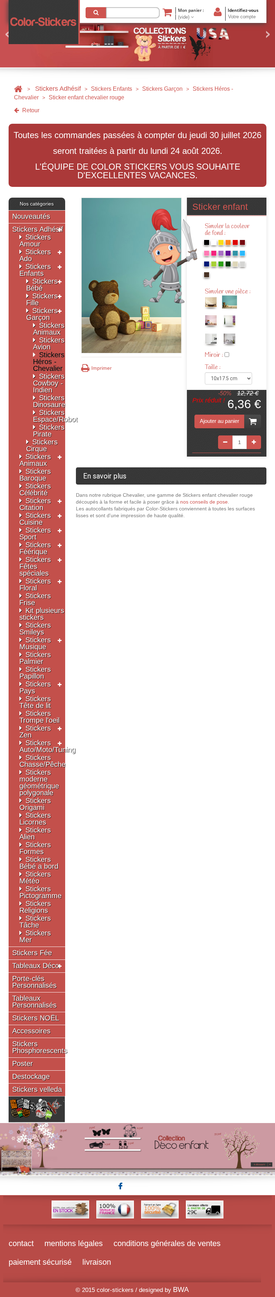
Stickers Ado (35, 255)
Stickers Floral (35, 584)
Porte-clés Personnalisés (34, 982)
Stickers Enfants (111, 89)
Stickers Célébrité (35, 489)
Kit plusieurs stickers (41, 614)
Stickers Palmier (35, 658)
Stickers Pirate (48, 431)
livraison (96, 1262)
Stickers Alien (35, 833)
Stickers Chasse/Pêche (42, 761)
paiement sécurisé (40, 1262)
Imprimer (101, 368)
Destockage (31, 1076)
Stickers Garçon (162, 89)
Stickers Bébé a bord (38, 863)
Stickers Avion (48, 343)
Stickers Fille (42, 299)
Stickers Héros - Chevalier (48, 361)
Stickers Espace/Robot (55, 416)
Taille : (213, 367)
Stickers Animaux (48, 329)
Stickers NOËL (35, 1018)
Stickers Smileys (35, 629)
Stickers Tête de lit (35, 702)
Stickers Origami (35, 804)
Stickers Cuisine (35, 519)
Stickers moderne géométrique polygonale (39, 782)
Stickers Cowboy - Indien (48, 383)
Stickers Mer (35, 936)
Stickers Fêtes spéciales (35, 566)
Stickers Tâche (35, 922)
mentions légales (73, 1243)
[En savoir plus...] (137, 1148)
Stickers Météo (35, 878)
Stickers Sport (35, 534)
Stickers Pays (35, 687)
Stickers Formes (35, 848)
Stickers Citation (35, 504)
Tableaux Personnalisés (34, 1002)
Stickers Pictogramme (40, 892)
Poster (22, 1063)
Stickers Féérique (35, 548)
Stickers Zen (35, 732)
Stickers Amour (35, 240)
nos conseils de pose (204, 502)
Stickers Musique (35, 643)
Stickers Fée (32, 952)
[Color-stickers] (44, 22)
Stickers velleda (37, 1089)
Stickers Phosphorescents (39, 1047)
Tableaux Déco (35, 965)
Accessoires (31, 1031)
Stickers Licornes (35, 819)
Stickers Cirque (42, 445)
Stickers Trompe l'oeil (39, 717)
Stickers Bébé (42, 285)
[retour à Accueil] (18, 89)
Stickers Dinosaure (49, 401)
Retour (30, 110)
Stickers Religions (35, 907)
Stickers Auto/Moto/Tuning (47, 746)
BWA (181, 1289)
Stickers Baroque (35, 475)
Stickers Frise (35, 599)
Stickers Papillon (35, 673)
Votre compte (242, 16)
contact (21, 1243)
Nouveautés (31, 216)
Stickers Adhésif (58, 88)
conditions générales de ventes (167, 1243)
